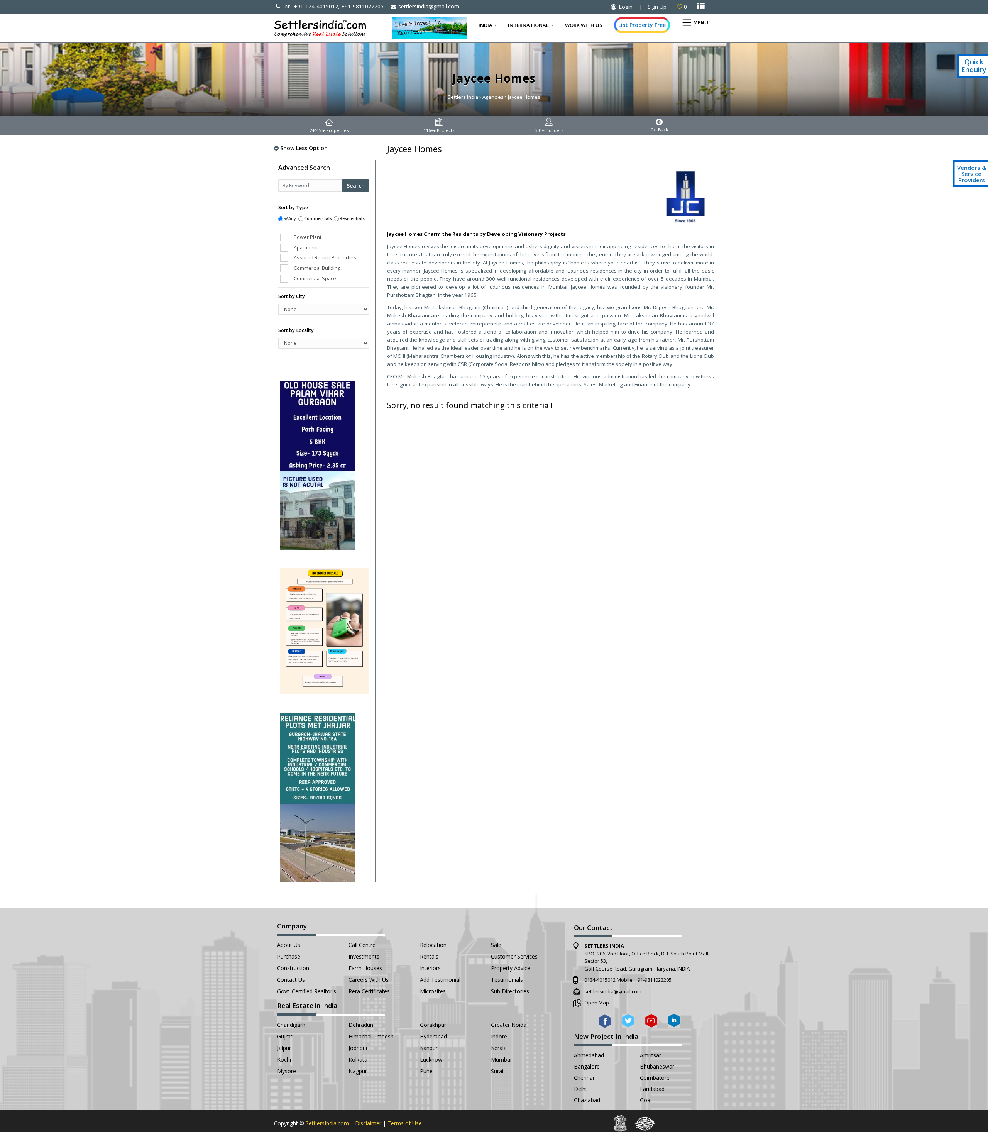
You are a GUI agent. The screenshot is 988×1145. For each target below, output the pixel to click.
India (485, 25)
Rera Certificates (369, 991)
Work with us (583, 25)
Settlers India (463, 96)
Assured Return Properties (325, 257)
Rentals (429, 956)
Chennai (584, 1077)
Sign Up (657, 6)
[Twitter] (628, 1020)
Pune (426, 1071)
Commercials (318, 218)
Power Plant (307, 237)
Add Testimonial (440, 979)
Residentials (352, 218)
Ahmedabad (589, 1055)
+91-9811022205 (653, 979)
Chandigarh (291, 1024)
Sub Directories (510, 991)
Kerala (499, 1048)
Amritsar (650, 1055)
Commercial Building (317, 267)
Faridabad (652, 1088)
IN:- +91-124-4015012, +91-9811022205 (333, 6)
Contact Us (291, 979)
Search (356, 185)
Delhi (580, 1088)
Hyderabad (433, 1036)
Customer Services (514, 956)
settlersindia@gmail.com (428, 6)
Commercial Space (315, 278)
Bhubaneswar (657, 1066)
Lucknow (431, 1059)
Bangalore (587, 1066)
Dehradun (361, 1024)
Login (626, 6)
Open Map (596, 1002)
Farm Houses (365, 968)
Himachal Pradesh (371, 1036)
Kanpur (429, 1048)
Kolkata (358, 1059)
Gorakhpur (433, 1024)
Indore (499, 1036)
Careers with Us (369, 979)
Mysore (286, 1071)
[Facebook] (605, 1020)
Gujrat (285, 1036)
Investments (364, 956)
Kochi (284, 1059)
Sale (496, 945)
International (529, 25)
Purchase (288, 956)
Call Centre (362, 945)
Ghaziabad (587, 1100)
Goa (645, 1100)
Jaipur (284, 1048)
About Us (288, 945)
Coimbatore (655, 1077)
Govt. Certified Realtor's (306, 991)
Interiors (430, 968)
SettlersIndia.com (327, 1123)
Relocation (433, 945)
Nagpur (358, 1071)
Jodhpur (358, 1048)
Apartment (306, 247)
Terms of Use (404, 1123)
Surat (497, 1071)
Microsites (433, 991)
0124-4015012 (600, 979)
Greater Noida (508, 1024)
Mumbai (501, 1059)
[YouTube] (651, 1020)
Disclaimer (368, 1123)
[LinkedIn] (674, 1020)
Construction (293, 968)
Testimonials (507, 979)
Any (292, 218)
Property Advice (510, 968)
